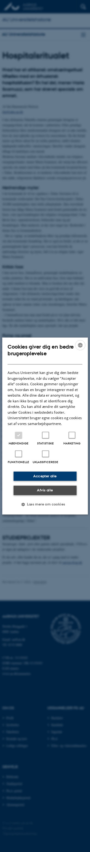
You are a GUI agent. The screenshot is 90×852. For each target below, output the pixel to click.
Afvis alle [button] (45, 490)
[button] (45, 504)
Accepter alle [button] (45, 476)
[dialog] (45, 426)
